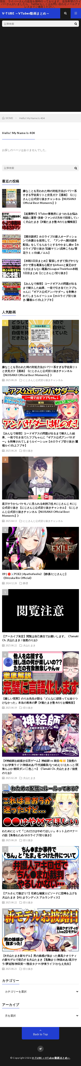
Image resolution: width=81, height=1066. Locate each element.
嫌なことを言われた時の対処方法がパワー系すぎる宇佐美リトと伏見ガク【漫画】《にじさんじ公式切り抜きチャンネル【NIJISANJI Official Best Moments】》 (40, 371)
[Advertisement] (40, 71)
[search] (76, 24)
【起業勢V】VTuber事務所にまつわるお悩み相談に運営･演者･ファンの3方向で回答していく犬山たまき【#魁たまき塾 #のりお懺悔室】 (51, 217)
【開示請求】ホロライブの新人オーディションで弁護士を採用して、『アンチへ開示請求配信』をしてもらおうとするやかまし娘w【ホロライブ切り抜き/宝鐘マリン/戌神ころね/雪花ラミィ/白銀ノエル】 (51, 244)
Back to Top (40, 1034)
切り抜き (28, 450)
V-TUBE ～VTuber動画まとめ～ (51, 1057)
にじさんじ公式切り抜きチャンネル (43, 380)
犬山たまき (29, 645)
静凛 (25, 583)
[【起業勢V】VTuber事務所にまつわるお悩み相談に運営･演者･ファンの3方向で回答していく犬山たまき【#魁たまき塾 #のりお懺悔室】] (11, 221)
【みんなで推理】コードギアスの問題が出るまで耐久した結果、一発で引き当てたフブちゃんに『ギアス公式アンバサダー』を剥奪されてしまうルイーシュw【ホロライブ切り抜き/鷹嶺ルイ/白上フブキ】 (50, 291)
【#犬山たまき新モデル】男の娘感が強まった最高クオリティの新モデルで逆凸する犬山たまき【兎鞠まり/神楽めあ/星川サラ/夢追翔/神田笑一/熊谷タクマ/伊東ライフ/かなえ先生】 (39, 959)
